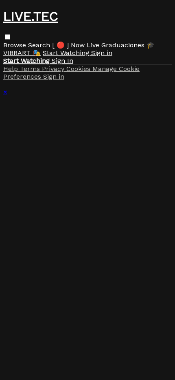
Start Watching (67, 53)
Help (11, 69)
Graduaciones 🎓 (128, 45)
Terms (31, 69)
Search (40, 45)
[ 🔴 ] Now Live (75, 45)
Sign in (101, 53)
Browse (15, 45)
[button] (7, 37)
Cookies (79, 69)
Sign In (62, 60)
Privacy (54, 69)
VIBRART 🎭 (22, 53)
